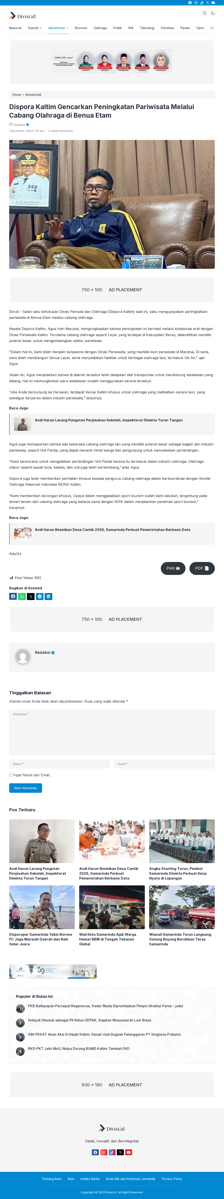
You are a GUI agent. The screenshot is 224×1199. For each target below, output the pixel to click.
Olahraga (100, 28)
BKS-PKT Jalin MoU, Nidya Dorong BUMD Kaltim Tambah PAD (79, 1048)
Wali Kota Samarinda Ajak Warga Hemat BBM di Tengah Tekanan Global (107, 939)
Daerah (33, 28)
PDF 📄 (202, 568)
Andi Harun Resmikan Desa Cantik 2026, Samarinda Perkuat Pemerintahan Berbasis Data (112, 529)
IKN (130, 28)
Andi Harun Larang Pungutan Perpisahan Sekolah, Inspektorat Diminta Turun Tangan (109, 420)
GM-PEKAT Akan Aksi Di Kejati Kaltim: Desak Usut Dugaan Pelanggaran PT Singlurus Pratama (104, 1034)
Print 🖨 (173, 568)
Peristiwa (167, 28)
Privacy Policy (172, 1179)
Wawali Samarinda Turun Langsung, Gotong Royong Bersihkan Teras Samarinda (180, 939)
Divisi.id (111, 1192)
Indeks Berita (90, 1179)
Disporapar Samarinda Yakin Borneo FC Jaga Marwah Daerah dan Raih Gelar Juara (40, 939)
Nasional (15, 28)
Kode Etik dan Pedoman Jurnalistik (131, 1179)
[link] (189, 2)
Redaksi (42, 652)
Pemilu (185, 28)
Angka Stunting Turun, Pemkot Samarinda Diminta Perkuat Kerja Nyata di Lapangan (178, 873)
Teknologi (147, 28)
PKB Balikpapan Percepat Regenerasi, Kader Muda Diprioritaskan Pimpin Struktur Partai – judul (105, 1006)
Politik (117, 28)
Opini (200, 28)
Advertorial (56, 28)
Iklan (71, 1179)
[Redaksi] (25, 662)
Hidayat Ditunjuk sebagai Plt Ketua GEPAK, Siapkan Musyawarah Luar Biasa (89, 1020)
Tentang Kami (51, 1179)
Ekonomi (81, 28)
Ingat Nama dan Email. (31, 775)
